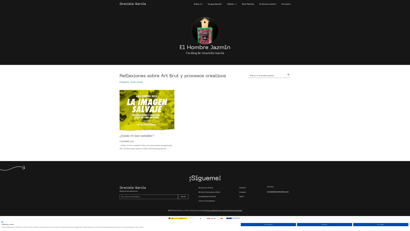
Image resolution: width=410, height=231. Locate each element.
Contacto (286, 4)
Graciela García (133, 4)
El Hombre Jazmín (267, 4)
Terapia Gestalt (215, 4)
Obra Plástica (248, 4)
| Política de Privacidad (234, 210)
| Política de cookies (220, 210)
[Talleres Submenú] (235, 4)
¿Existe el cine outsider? (137, 136)
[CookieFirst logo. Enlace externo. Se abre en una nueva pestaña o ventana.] (2, 222)
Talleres (230, 4)
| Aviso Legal (209, 210)
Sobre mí (198, 4)
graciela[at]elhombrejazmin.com (278, 192)
